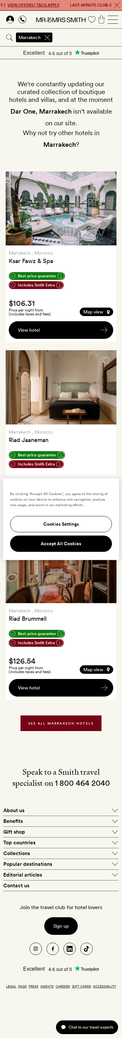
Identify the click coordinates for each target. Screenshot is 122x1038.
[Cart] (101, 19)
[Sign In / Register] (10, 19)
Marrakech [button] (30, 37)
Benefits (13, 821)
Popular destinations (27, 864)
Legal (11, 986)
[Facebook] (53, 949)
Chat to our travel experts (91, 1027)
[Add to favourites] (106, 181)
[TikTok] (86, 949)
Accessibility (104, 986)
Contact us (16, 885)
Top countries (19, 842)
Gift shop (14, 832)
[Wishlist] (92, 19)
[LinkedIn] (69, 949)
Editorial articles (22, 875)
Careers (63, 986)
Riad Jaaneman (28, 439)
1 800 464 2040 (82, 783)
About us (13, 810)
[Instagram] (36, 949)
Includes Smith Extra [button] (36, 285)
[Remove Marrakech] (47, 37)
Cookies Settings (61, 524)
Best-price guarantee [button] (37, 276)
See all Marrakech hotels (61, 723)
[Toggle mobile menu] (113, 19)
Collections (16, 853)
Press (33, 986)
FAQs (22, 986)
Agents (47, 986)
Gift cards (81, 986)
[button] (96, 312)
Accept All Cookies (61, 543)
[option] (61, 208)
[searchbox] (88, 37)
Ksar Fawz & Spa (31, 260)
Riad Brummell (28, 618)
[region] (61, 519)
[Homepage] (61, 19)
